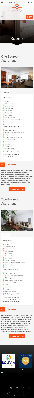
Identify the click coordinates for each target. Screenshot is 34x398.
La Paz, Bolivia (11, 2)
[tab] (6, 92)
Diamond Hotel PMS (20, 395)
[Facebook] (28, 2)
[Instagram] (31, 2)
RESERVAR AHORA (29, 17)
